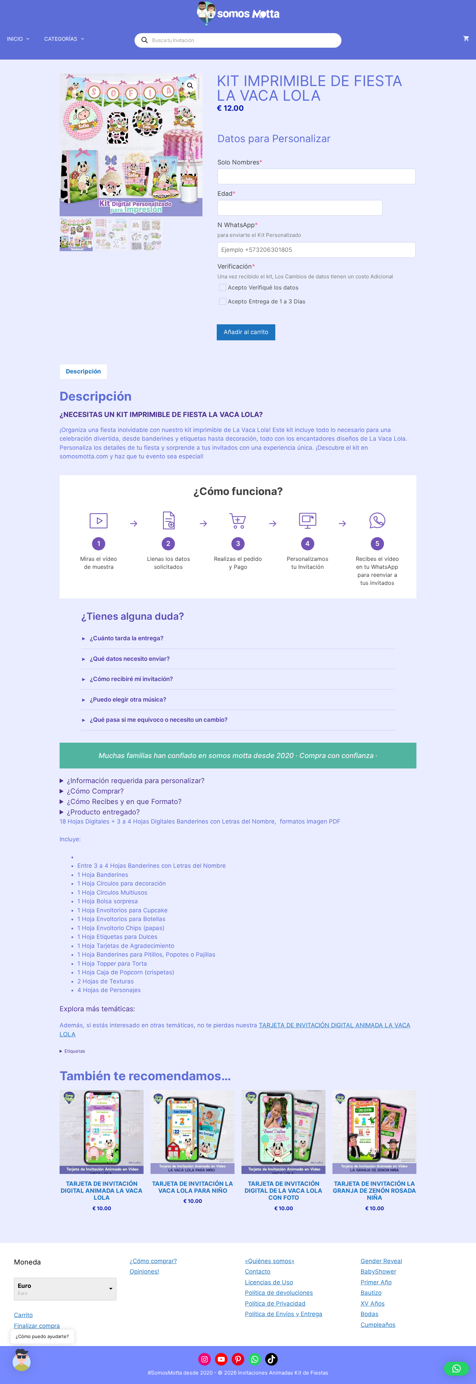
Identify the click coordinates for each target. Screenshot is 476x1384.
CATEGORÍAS (60, 39)
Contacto (257, 1271)
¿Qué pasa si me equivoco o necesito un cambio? (159, 719)
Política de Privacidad (275, 1303)
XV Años (373, 1303)
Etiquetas (74, 1051)
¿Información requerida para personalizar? (136, 780)
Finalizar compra (37, 1325)
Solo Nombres (254, 162)
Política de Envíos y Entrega (283, 1313)
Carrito (23, 1315)
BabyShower (378, 1271)
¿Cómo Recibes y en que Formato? (124, 801)
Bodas (369, 1313)
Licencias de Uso (269, 1282)
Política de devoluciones (279, 1292)
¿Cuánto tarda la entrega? (126, 638)
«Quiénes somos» (269, 1261)
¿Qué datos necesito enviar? (130, 658)
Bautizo (371, 1292)
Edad (240, 193)
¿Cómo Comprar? (95, 791)
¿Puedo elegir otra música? (128, 699)
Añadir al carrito (246, 331)
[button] (190, 85)
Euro (24, 1285)
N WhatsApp (252, 225)
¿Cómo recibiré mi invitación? (131, 678)
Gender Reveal (381, 1261)
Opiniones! (144, 1271)
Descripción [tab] (83, 371)
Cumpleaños (378, 1324)
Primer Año (376, 1282)
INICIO (15, 39)
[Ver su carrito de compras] (466, 39)
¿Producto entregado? (103, 812)
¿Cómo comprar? (153, 1261)
